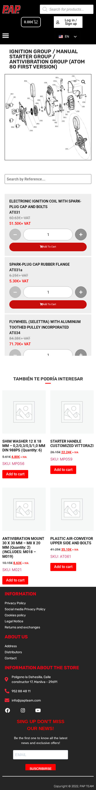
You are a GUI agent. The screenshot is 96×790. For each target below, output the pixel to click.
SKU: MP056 (23, 428)
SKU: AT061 (71, 523)
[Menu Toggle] (5, 35)
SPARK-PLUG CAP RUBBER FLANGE (39, 264)
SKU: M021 (23, 530)
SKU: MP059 (72, 425)
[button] (83, 82)
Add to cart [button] (15, 474)
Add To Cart (49, 246)
